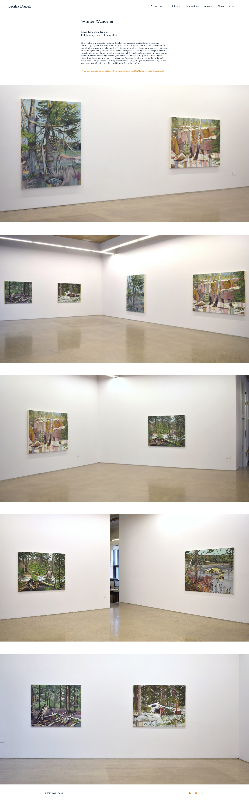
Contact (233, 6)
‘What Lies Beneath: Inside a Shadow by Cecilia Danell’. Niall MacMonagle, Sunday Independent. (122, 70)
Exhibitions (174, 6)
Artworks (156, 6)
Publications (192, 6)
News (221, 6)
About (207, 6)
